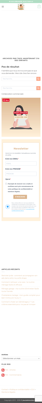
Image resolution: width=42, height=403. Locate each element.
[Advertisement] (21, 32)
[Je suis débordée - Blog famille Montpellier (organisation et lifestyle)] (21, 6)
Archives (5, 355)
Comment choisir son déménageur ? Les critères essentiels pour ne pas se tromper (19, 303)
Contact (5, 390)
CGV (32, 390)
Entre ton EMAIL (11, 159)
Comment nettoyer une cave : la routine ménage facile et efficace (18, 283)
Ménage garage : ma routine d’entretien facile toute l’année (20, 290)
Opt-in (7, 179)
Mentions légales (8, 392)
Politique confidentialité (19, 390)
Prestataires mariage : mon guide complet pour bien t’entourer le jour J (21, 296)
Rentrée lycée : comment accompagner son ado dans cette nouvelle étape (19, 277)
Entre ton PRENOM (12, 169)
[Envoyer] (38, 79)
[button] (3, 6)
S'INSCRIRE (20, 197)
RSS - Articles (9, 370)
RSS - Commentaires (12, 375)
